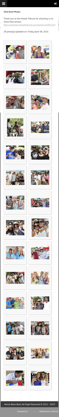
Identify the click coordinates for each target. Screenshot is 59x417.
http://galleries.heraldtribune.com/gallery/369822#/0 (30, 24)
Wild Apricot (33, 411)
